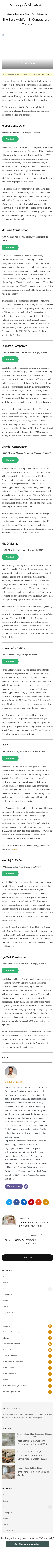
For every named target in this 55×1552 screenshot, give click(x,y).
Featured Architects (22, 14)
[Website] (26, 1186)
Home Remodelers (9, 1374)
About (5, 1301)
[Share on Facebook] (16, 1202)
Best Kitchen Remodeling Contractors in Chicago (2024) (8, 1456)
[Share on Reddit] (38, 1202)
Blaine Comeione (14, 1081)
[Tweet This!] (9, 1202)
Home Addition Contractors (13, 1362)
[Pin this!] (31, 1202)
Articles (6, 1289)
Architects (6, 1326)
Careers (6, 1307)
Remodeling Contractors (12, 1392)
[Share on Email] (46, 1202)
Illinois (5, 1380)
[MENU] (6, 5)
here (15, 849)
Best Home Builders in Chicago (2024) (8, 1472)
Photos (5, 1283)
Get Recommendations (27, 1544)
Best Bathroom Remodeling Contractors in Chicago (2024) (8, 1439)
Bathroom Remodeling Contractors (15, 1332)
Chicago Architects (26, 4)
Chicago (10, 14)
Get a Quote (7, 1295)
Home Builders (8, 1368)
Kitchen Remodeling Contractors (15, 1385)
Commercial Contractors (12, 1344)
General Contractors (40, 14)
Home (5, 1277)
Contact (10, 139)
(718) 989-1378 (9, 1313)
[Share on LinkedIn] (24, 1202)
